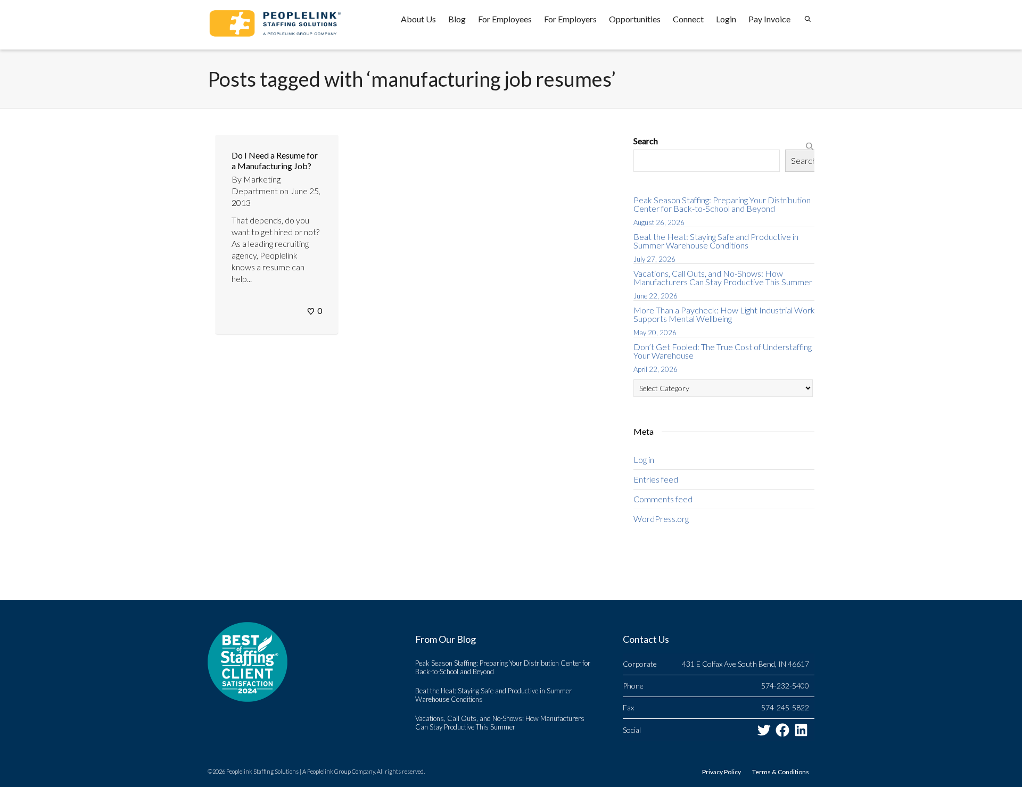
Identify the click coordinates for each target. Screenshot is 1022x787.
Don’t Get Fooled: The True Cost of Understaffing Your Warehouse (722, 351)
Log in (643, 459)
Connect (688, 19)
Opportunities (635, 19)
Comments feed (663, 499)
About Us (418, 19)
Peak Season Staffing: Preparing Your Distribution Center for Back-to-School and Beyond (722, 204)
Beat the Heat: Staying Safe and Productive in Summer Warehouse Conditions (715, 240)
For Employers (570, 19)
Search (645, 141)
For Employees (505, 19)
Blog (457, 19)
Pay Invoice (769, 19)
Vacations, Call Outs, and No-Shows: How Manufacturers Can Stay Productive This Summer (722, 277)
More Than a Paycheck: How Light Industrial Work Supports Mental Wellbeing (724, 314)
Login (726, 19)
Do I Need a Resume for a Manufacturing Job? (275, 160)
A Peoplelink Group (326, 771)
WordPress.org (661, 518)
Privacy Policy (721, 772)
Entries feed (655, 479)
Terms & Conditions (780, 772)
